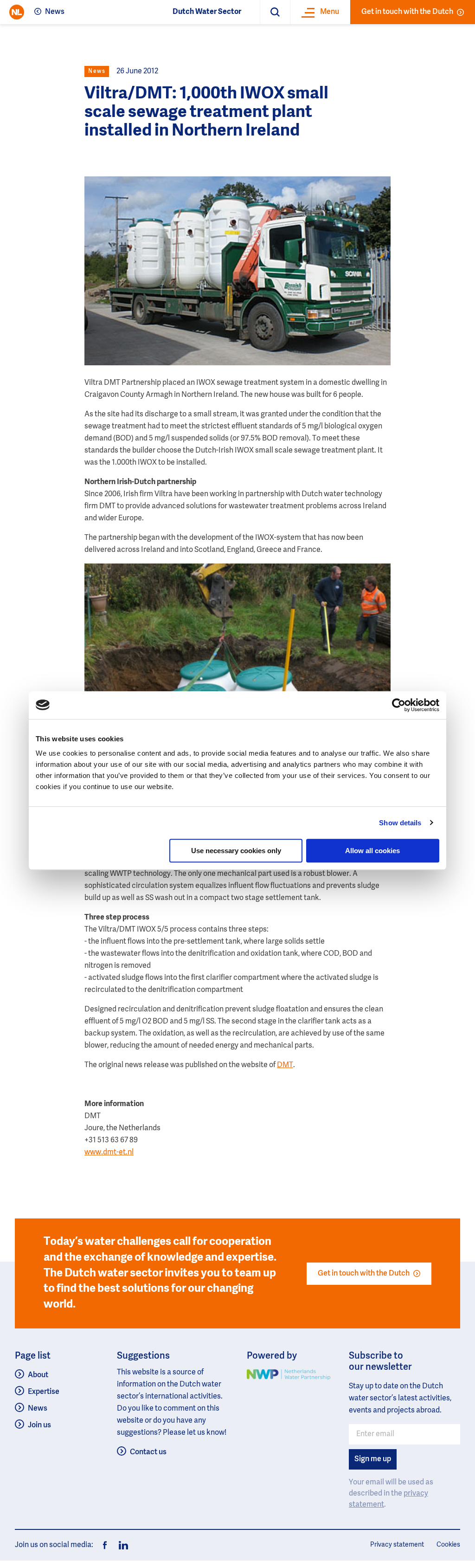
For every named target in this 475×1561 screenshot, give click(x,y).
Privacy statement (397, 1545)
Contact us (148, 1452)
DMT (285, 1065)
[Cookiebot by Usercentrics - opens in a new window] (398, 705)
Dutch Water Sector (207, 12)
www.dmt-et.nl (109, 1152)
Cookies (448, 1545)
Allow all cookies (372, 851)
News (54, 12)
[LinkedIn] (120, 1545)
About (38, 1375)
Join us (39, 1425)
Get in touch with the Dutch (407, 12)
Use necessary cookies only (236, 851)
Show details (400, 823)
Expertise (43, 1392)
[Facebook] (105, 1545)
